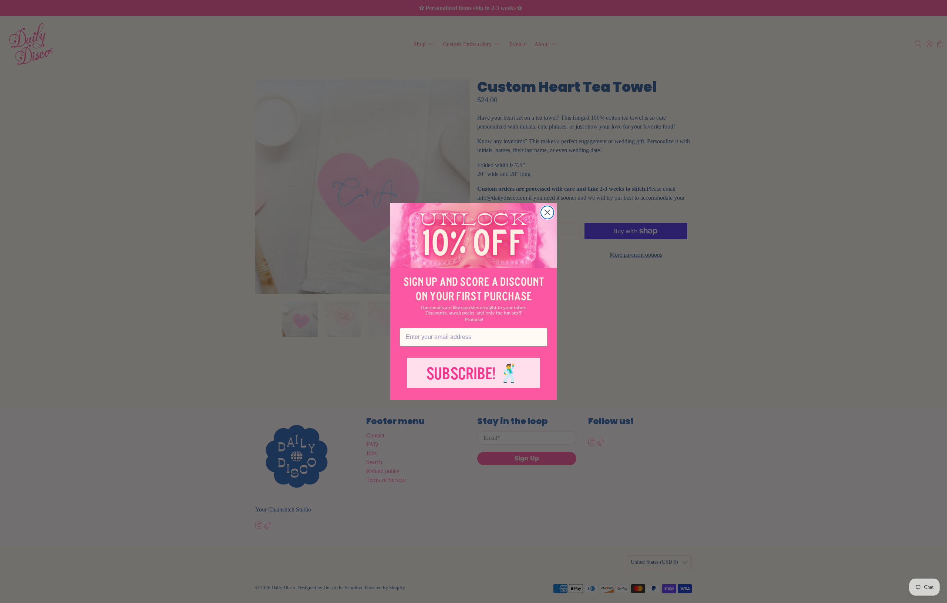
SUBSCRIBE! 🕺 (473, 374)
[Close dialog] (547, 212)
